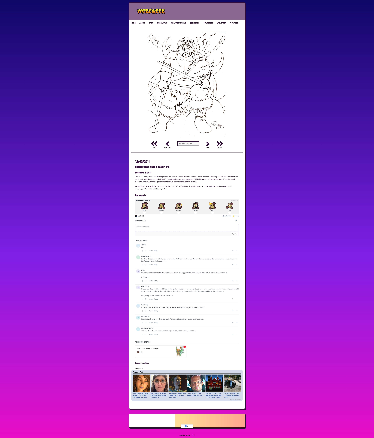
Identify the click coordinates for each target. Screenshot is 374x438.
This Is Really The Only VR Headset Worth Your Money (231, 395)
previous (167, 147)
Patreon (235, 23)
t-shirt (229, 186)
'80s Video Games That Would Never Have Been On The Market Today (213, 395)
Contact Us (162, 23)
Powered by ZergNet (235, 399)
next (208, 147)
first (154, 147)
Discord (196, 23)
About (142, 23)
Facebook (208, 23)
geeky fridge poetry (159, 189)
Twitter (222, 23)
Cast (151, 23)
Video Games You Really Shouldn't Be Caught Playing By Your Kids (141, 395)
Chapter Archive (178, 23)
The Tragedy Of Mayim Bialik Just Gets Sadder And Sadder (159, 395)
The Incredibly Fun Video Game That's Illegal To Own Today (177, 395)
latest (220, 147)
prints (144, 189)
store (201, 186)
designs (138, 189)
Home (133, 23)
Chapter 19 (139, 369)
